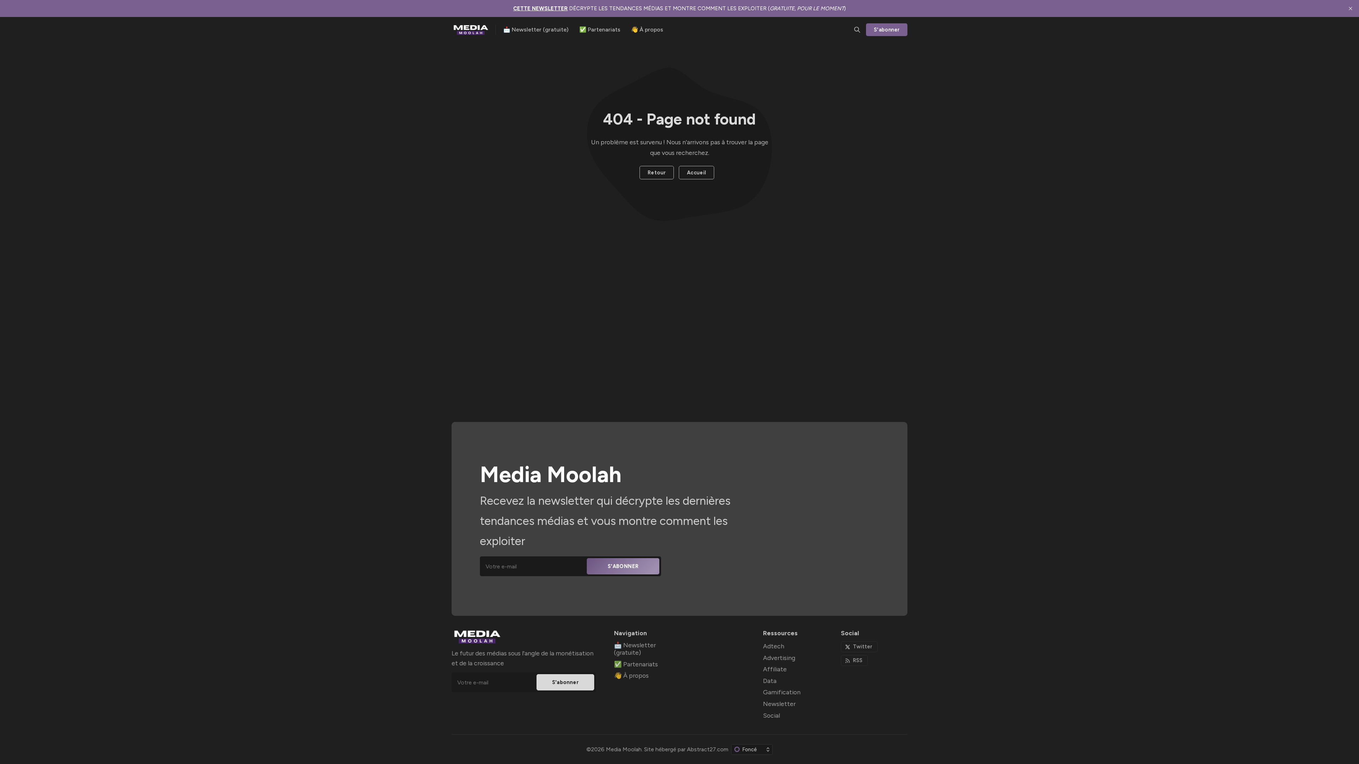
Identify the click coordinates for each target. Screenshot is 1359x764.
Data (769, 680)
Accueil (696, 172)
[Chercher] (857, 29)
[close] (1350, 8)
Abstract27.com (707, 749)
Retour (657, 172)
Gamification (782, 692)
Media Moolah (624, 749)
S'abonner (887, 30)
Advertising (779, 657)
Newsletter (779, 703)
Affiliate (775, 669)
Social (771, 715)
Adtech (773, 646)
